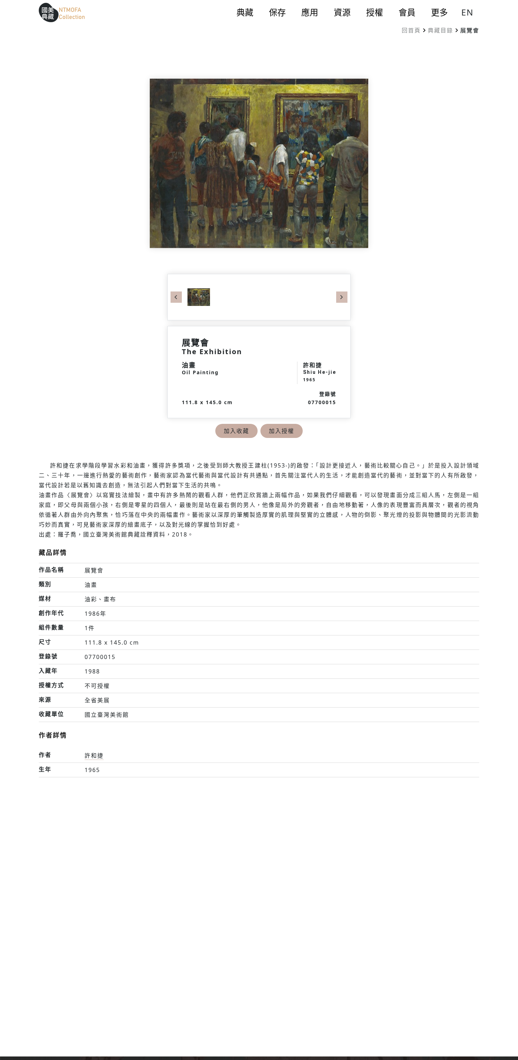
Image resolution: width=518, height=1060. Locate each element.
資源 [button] (342, 12)
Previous (176, 297)
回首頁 (411, 30)
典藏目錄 (440, 30)
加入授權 (281, 431)
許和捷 (94, 755)
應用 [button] (309, 12)
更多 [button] (439, 12)
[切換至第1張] (198, 296)
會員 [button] (407, 12)
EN (467, 12)
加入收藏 (236, 431)
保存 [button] (277, 12)
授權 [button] (374, 12)
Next (341, 297)
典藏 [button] (244, 12)
